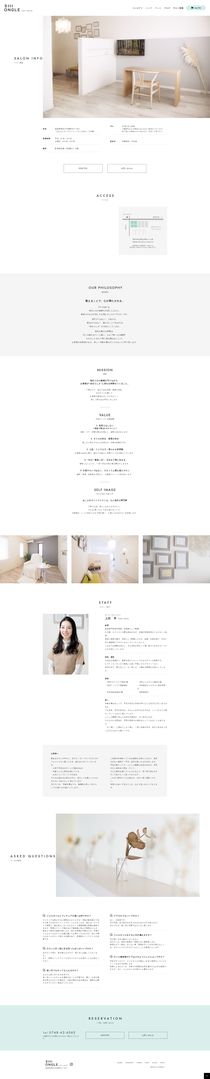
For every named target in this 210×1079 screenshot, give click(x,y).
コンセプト (137, 7)
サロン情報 (178, 7)
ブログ (167, 7)
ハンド (149, 7)
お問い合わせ (127, 168)
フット (158, 7)
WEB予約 (83, 168)
